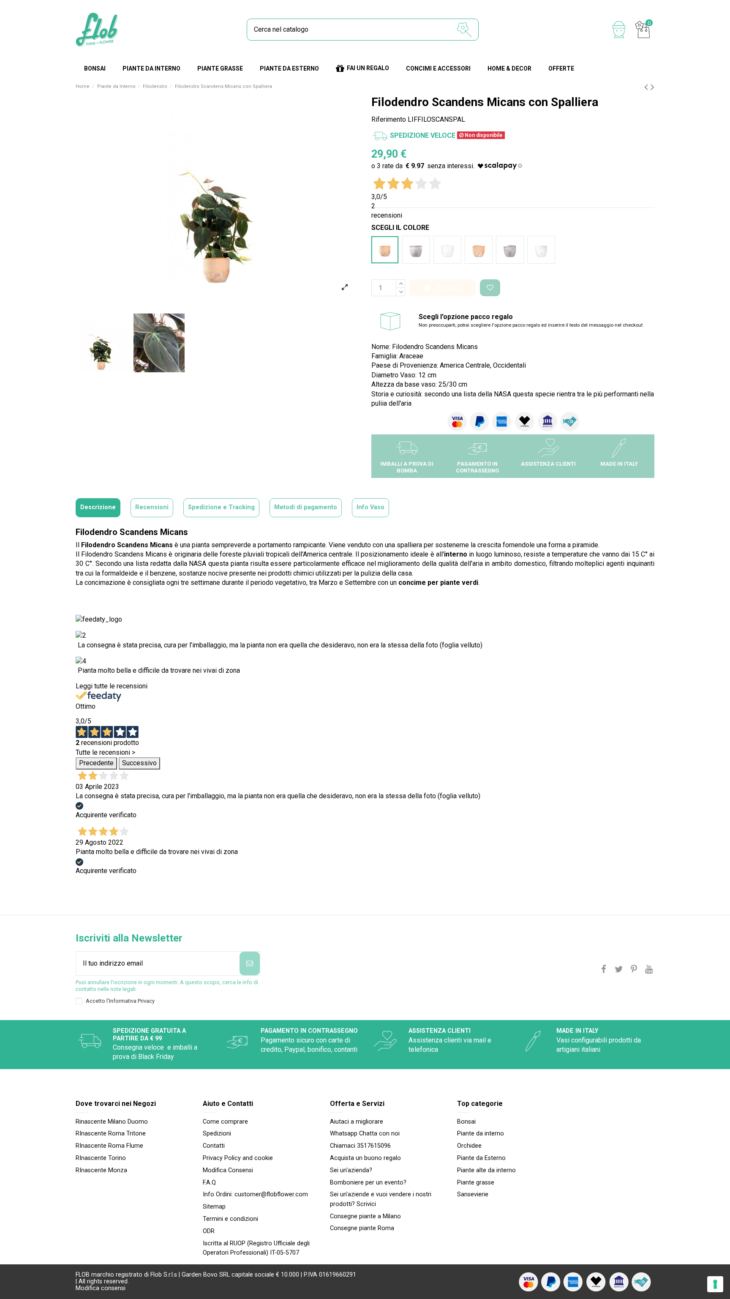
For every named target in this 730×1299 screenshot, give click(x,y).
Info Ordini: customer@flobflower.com (255, 1194)
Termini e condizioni (230, 1219)
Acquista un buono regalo (365, 1158)
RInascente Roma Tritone (111, 1133)
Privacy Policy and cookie (238, 1158)
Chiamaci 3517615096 (360, 1145)
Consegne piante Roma (362, 1228)
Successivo (139, 763)
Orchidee (469, 1145)
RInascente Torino (101, 1158)
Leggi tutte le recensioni (111, 686)
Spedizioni (217, 1133)
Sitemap (214, 1206)
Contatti (214, 1145)
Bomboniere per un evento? (368, 1182)
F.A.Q (209, 1182)
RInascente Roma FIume (109, 1145)
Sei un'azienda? (351, 1170)
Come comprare (225, 1121)
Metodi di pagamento (305, 507)
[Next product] (652, 87)
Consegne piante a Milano (365, 1216)
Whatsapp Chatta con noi (365, 1133)
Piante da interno (480, 1133)
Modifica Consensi (228, 1170)
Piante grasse (475, 1182)
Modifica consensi (100, 1288)
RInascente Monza (101, 1170)
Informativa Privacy (132, 1001)
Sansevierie (472, 1194)
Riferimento (388, 119)
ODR (209, 1231)
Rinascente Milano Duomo (112, 1121)
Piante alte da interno (486, 1170)
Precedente (96, 763)
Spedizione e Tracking (221, 507)
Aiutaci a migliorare (356, 1121)
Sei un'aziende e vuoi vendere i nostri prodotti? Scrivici (380, 1199)
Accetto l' (120, 1001)
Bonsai (466, 1121)
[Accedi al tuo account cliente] (618, 29)
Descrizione (98, 507)
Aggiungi (449, 288)
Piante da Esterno (481, 1158)
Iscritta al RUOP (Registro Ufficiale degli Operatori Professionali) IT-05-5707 (256, 1248)
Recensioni (152, 507)
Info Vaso (370, 507)
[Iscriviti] (250, 963)
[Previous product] (647, 87)
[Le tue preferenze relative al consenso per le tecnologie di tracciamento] (715, 1284)
